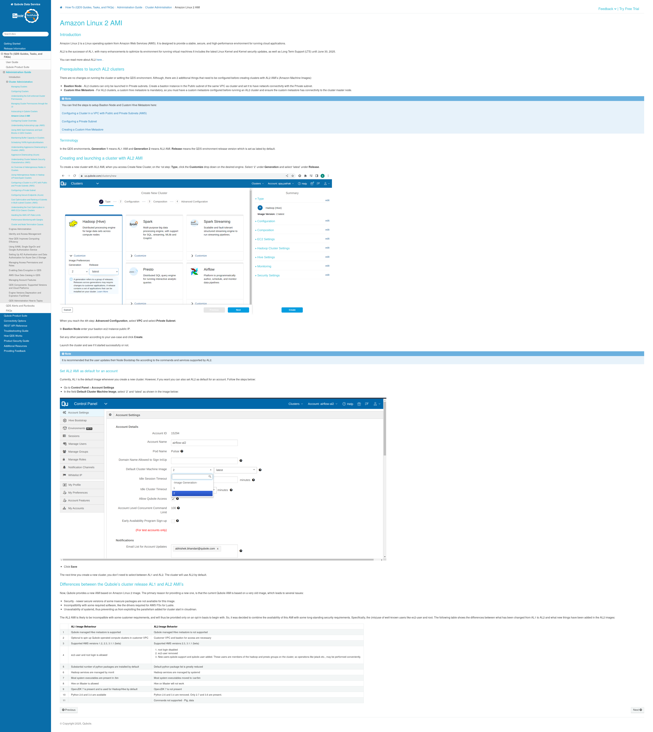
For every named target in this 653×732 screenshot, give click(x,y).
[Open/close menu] (2, 53)
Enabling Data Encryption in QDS (25, 270)
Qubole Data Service (26, 4)
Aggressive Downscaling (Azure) (25, 154)
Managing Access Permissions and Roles (26, 264)
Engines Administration (20, 228)
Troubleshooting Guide (16, 330)
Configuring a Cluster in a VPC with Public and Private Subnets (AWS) (29, 184)
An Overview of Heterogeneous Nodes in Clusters (28, 168)
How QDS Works (13, 335)
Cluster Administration (21, 81)
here (99, 60)
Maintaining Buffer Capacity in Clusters (27, 137)
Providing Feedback (15, 350)
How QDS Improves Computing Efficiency (24, 240)
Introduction (14, 77)
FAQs (9, 310)
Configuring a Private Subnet (23, 190)
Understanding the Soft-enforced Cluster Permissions (28, 97)
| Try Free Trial (628, 8)
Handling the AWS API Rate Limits (26, 215)
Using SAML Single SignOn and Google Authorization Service (24, 248)
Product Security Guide (16, 340)
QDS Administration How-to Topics (26, 300)
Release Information (15, 48)
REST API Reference (15, 325)
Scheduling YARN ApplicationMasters (27, 142)
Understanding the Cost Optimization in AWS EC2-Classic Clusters (27, 209)
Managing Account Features (22, 279)
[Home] (61, 7)
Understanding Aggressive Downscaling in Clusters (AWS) (29, 148)
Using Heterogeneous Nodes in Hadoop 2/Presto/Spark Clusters (27, 176)
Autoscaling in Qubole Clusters (24, 111)
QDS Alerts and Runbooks (20, 305)
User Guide (12, 62)
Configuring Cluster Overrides (24, 120)
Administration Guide (18, 72)
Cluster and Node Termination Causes (27, 224)
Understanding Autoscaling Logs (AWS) (28, 125)
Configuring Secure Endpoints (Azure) (27, 195)
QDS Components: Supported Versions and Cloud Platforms (28, 286)
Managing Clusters (19, 86)
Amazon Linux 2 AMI (20, 115)
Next (636, 710)
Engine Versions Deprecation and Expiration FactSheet (25, 294)
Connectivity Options (15, 320)
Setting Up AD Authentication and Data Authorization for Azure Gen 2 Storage (28, 256)
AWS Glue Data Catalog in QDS (24, 275)
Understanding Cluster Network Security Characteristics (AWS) (28, 161)
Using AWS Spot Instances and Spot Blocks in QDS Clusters (26, 131)
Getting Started (12, 43)
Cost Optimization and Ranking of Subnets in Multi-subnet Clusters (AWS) (29, 201)
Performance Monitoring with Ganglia (27, 219)
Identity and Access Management (25, 233)
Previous (70, 710)
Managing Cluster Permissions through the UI (29, 105)
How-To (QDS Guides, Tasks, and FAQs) (23, 55)
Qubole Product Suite (17, 67)
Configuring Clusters (20, 91)
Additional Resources (15, 346)
